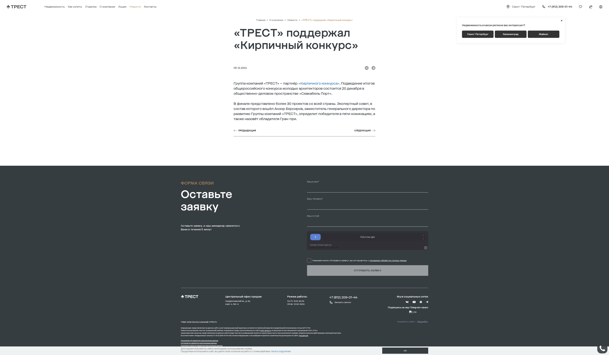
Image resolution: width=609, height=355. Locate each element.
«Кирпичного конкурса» (319, 83)
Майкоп (543, 34)
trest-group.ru (265, 331)
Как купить (75, 6)
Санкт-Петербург (477, 34)
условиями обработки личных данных (388, 260)
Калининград (510, 34)
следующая (362, 130)
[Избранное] (580, 7)
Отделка (90, 6)
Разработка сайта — (407, 322)
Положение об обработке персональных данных (199, 341)
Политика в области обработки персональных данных (202, 346)
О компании (107, 6)
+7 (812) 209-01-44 (343, 297)
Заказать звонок (342, 302)
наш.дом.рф (303, 336)
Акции (122, 6)
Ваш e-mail (313, 216)
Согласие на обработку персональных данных (199, 343)
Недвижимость (55, 6)
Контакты (150, 6)
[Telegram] (373, 68)
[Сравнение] (591, 7)
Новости (135, 6)
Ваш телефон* (315, 199)
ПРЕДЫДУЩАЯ (247, 130)
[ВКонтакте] (367, 68)
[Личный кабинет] (601, 7)
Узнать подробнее (281, 351)
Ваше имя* (313, 181)
